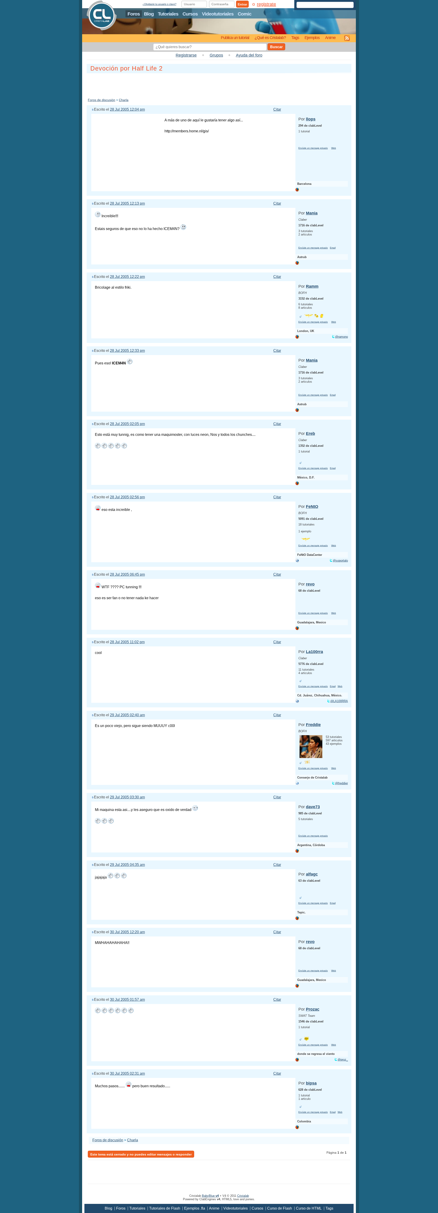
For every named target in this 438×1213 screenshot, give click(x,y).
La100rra (314, 651)
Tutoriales (168, 13)
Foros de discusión (101, 100)
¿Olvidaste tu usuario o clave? (159, 4)
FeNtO (312, 506)
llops (310, 119)
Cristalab (243, 1195)
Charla (123, 100)
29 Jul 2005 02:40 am (127, 715)
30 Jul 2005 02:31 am (127, 1073)
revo (310, 584)
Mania (312, 213)
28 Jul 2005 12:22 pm (127, 277)
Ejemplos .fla (194, 1208)
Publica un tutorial (235, 37)
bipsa (311, 1083)
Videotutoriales (218, 13)
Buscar (276, 47)
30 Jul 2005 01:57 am (127, 999)
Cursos (190, 13)
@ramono (341, 336)
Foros (134, 13)
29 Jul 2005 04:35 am (127, 865)
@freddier (341, 783)
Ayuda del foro (249, 55)
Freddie (313, 724)
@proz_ (343, 1059)
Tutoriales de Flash (164, 1208)
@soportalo (340, 560)
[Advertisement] (219, 84)
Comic (244, 13)
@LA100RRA (339, 701)
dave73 (313, 807)
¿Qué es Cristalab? (270, 37)
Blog (149, 13)
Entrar (242, 4)
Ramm (312, 286)
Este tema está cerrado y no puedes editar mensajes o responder (141, 1154)
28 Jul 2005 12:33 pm (127, 351)
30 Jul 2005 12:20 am (127, 932)
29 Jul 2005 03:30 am (127, 797)
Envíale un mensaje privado (313, 148)
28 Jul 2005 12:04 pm (127, 109)
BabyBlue (210, 1195)
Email (333, 247)
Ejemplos (312, 37)
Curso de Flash (279, 1208)
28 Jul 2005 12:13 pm (127, 203)
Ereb (310, 433)
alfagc (312, 874)
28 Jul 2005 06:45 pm (127, 574)
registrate (266, 4)
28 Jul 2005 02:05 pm (127, 424)
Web (333, 148)
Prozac (312, 1009)
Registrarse (186, 55)
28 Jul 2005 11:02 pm (127, 642)
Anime (330, 37)
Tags (295, 37)
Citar (277, 109)
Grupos (216, 55)
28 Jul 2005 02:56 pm (127, 497)
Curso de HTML (309, 1208)
